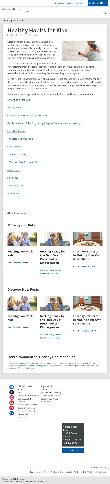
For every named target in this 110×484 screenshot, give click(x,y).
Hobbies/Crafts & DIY (87, 266)
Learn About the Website (25, 400)
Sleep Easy (12, 177)
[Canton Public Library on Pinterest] (11, 408)
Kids (9, 262)
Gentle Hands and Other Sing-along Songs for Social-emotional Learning (44, 123)
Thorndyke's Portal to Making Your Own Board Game (87, 255)
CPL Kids (19, 20)
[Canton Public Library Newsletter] (11, 413)
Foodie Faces (13, 169)
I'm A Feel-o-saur (15, 185)
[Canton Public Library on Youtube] (11, 402)
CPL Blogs (8, 20)
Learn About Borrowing (28, 395)
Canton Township (99, 467)
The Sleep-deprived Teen (20, 138)
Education (44, 273)
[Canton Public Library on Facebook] (11, 387)
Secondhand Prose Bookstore (49, 400)
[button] (80, 3)
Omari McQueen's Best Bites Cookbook (27, 115)
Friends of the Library (51, 395)
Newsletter (23, 414)
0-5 (41, 270)
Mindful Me (13, 193)
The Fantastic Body (17, 154)
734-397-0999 (70, 442)
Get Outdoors (14, 146)
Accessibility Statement (73, 472)
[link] (63, 3)
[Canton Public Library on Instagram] (11, 397)
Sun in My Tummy (16, 131)
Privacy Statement (52, 472)
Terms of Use (36, 472)
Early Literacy (56, 270)
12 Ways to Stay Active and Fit (22, 162)
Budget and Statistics (27, 411)
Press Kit (22, 417)
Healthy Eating (14, 107)
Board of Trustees (26, 407)
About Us (22, 389)
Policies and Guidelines (28, 404)
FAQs (20, 392)
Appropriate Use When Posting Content (33, 366)
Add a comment (20, 213)
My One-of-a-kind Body (19, 99)
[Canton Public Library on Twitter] (11, 392)
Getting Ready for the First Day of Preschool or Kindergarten (52, 257)
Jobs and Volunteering (51, 392)
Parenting (17, 262)
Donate (44, 389)
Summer (26, 262)
